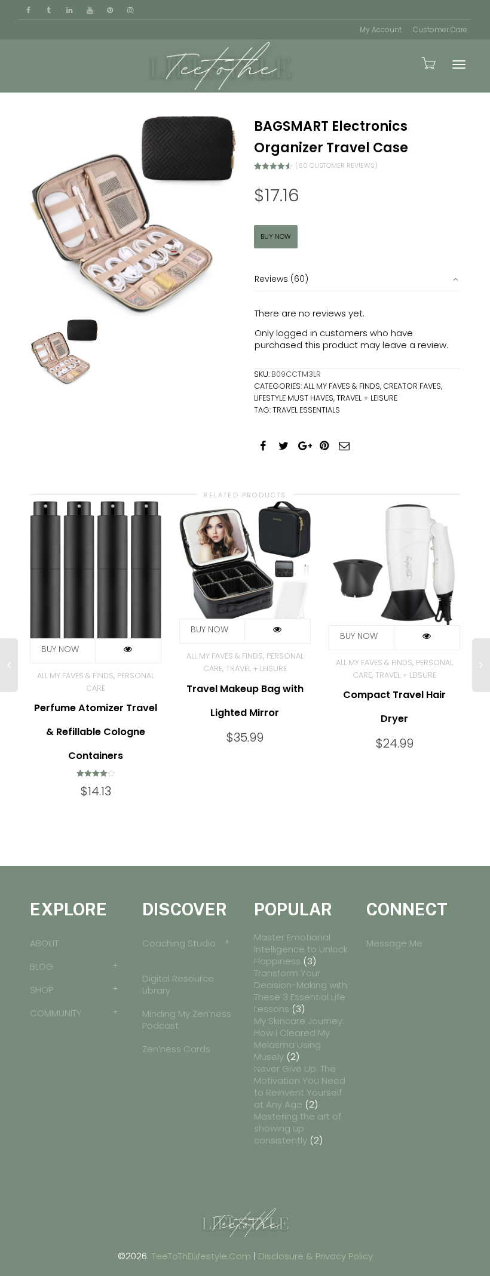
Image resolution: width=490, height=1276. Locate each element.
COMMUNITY (56, 1013)
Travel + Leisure (366, 398)
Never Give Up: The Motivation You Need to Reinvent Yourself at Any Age (299, 1086)
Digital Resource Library (178, 984)
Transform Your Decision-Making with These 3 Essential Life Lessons (300, 991)
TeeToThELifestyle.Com (201, 1256)
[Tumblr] (49, 10)
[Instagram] (130, 10)
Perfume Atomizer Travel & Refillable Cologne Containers (95, 731)
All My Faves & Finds (342, 386)
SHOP (41, 989)
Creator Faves (412, 386)
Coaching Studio (179, 943)
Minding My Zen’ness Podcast (186, 1019)
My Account (381, 29)
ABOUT (44, 943)
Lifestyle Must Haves (293, 398)
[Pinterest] (110, 10)
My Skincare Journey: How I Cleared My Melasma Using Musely (299, 1038)
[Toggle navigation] (459, 64)
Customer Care (440, 29)
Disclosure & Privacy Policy (315, 1256)
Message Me (394, 943)
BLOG (41, 966)
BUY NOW (212, 631)
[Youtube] (89, 10)
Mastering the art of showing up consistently (297, 1128)
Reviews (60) (281, 279)
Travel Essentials (306, 410)
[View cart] (428, 63)
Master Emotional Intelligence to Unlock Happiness (301, 949)
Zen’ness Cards (176, 1049)
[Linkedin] (69, 10)
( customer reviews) (336, 165)
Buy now (276, 236)
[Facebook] (28, 10)
